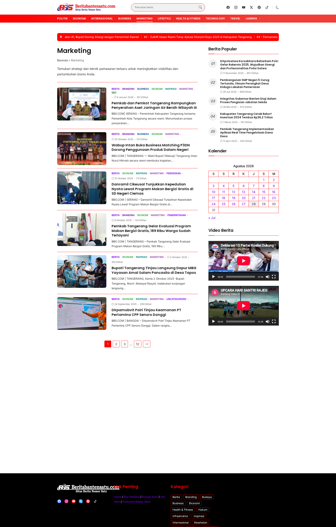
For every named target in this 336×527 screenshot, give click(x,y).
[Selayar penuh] (274, 277)
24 (213, 204)
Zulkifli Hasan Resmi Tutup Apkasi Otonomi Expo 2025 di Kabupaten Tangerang (188, 37)
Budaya (207, 497)
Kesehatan (200, 522)
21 (253, 198)
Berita (176, 497)
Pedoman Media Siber (136, 501)
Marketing (144, 18)
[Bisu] (268, 277)
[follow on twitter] (251, 7)
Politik (62, 18)
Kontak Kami (150, 496)
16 (273, 192)
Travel (235, 18)
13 (243, 192)
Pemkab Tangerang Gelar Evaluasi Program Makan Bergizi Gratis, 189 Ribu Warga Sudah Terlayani (151, 231)
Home (117, 496)
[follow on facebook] (228, 7)
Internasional (102, 18)
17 (213, 198)
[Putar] (213, 277)
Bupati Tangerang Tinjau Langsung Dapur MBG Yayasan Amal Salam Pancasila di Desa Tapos (154, 270)
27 (243, 204)
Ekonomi (79, 18)
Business (124, 18)
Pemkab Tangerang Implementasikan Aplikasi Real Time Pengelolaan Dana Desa (247, 132)
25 (224, 204)
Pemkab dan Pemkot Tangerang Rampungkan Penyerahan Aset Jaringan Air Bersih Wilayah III (154, 105)
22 (264, 198)
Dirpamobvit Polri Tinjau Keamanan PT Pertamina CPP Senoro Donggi (146, 312)
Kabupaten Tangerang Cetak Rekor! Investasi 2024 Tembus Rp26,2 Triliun (246, 115)
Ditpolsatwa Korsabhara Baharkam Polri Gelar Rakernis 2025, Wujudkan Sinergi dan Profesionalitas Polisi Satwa (249, 64)
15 (263, 192)
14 (253, 192)
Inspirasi (199, 516)
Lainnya (251, 18)
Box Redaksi (132, 496)
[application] (243, 261)
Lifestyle (164, 18)
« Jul (211, 218)
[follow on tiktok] (267, 7)
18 (223, 198)
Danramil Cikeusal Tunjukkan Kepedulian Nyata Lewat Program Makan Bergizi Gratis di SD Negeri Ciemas (152, 189)
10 (213, 192)
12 (137, 344)
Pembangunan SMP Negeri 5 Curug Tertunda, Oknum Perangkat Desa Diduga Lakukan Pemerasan (244, 83)
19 (233, 198)
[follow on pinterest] (259, 7)
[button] (277, 7)
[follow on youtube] (243, 7)
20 (244, 198)
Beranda (62, 60)
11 (223, 192)
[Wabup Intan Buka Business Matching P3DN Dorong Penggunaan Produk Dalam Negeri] (81, 162)
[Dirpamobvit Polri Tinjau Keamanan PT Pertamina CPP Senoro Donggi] (81, 327)
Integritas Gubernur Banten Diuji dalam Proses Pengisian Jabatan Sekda (248, 100)
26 (233, 204)
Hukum (202, 509)
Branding (191, 497)
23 (274, 198)
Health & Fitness (188, 18)
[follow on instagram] (236, 7)
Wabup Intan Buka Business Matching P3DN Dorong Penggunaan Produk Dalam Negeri (151, 147)
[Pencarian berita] (200, 7)
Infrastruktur (180, 516)
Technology (215, 18)
